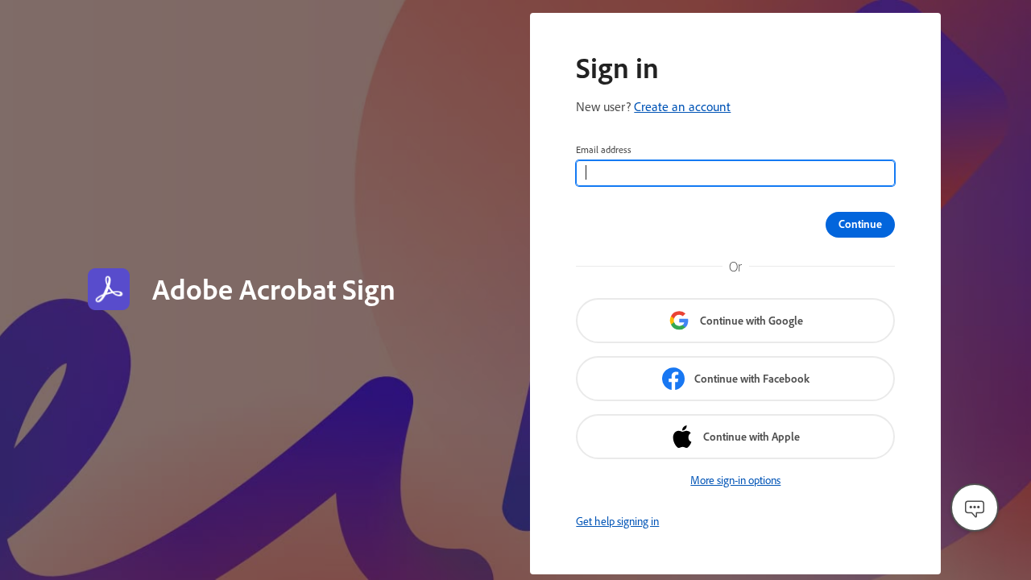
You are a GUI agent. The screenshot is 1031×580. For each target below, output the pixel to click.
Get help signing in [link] (617, 521)
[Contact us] (974, 507)
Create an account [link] (682, 106)
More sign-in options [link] (735, 480)
